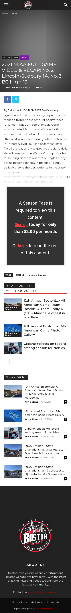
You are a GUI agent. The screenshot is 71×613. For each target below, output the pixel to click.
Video (24, 57)
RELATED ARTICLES (19, 286)
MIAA (15, 13)
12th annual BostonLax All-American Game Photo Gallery (45, 330)
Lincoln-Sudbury (38, 275)
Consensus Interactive (46, 608)
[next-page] (11, 361)
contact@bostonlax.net (43, 592)
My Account (37, 602)
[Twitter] (15, 99)
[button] (6, 5)
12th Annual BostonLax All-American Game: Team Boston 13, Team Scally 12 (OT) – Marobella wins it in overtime (45, 309)
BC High (20, 275)
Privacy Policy (19, 602)
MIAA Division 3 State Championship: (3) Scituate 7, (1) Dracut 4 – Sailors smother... (45, 449)
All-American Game (11, 308)
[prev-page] (6, 361)
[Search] (66, 5)
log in (23, 246)
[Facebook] (7, 99)
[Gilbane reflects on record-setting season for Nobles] (13, 348)
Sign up (21, 224)
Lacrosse (6, 57)
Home (5, 13)
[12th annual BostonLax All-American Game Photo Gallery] (13, 330)
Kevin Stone (31, 402)
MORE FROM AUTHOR (21, 291)
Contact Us (53, 602)
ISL (6, 352)
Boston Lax (11, 87)
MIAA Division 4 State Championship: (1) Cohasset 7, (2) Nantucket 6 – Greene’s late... (46, 470)
